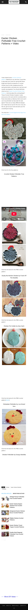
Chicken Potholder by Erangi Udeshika (14, 454)
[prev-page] (2, 540)
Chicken (7, 487)
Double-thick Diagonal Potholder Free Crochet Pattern (16, 534)
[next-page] (5, 540)
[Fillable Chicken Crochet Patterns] (5, 519)
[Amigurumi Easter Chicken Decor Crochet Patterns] (5, 512)
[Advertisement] (14, 19)
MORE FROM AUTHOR (18, 493)
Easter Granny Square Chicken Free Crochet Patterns (16, 505)
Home (2, 35)
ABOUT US (8, 605)
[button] (2, 2)
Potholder (4, 489)
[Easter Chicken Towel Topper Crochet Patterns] (5, 527)
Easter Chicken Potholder (16, 487)
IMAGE (7, 400)
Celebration (8, 35)
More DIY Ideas (10, 597)
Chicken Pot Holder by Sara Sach (14, 326)
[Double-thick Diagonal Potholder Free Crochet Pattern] (5, 534)
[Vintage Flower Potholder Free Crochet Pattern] (5, 498)
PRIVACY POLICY (15, 605)
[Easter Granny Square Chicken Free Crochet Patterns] (5, 505)
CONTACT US (23, 605)
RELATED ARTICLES (6, 493)
